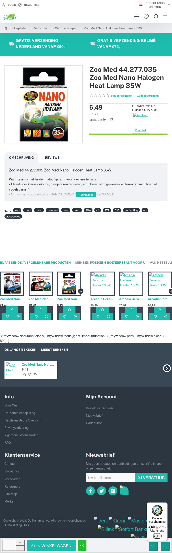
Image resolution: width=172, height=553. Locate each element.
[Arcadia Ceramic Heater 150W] (131, 283)
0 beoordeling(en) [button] (122, 96)
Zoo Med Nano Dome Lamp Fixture (12, 299)
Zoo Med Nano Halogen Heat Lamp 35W (39, 364)
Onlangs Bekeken (20, 349)
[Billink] (106, 529)
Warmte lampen (66, 28)
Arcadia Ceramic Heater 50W (160, 299)
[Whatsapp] (124, 490)
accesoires (13, 216)
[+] (20, 542)
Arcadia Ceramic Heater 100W (102, 299)
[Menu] (137, 16)
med (27, 210)
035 (117, 210)
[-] (20, 548)
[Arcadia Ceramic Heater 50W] (160, 283)
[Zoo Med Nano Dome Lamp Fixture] (12, 283)
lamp (77, 210)
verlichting (131, 210)
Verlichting (41, 28)
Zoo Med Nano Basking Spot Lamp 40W (69, 299)
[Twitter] (101, 490)
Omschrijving (21, 157)
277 (107, 210)
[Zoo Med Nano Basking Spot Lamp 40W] (69, 283)
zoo (17, 210)
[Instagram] (112, 490)
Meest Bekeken (54, 349)
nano (39, 210)
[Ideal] (101, 520)
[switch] (157, 536)
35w (88, 210)
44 (97, 210)
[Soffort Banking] (134, 529)
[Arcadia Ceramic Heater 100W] (102, 283)
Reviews (52, 157)
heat (66, 210)
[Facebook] (90, 490)
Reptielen (21, 28)
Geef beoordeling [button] (148, 96)
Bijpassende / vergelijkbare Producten (35, 262)
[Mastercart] (141, 520)
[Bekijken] (166, 16)
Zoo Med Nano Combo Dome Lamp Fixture (41, 299)
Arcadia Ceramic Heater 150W (131, 299)
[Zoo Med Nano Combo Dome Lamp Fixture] (41, 283)
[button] (51, 545)
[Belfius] (140, 537)
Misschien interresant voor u (117, 262)
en (144, 210)
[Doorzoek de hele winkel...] (155, 16)
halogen (52, 210)
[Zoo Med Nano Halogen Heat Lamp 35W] (12, 368)
